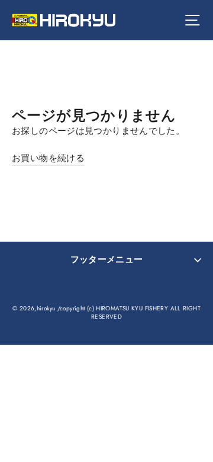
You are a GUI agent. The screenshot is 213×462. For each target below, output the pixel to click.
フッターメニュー (106, 259)
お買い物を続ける (48, 158)
